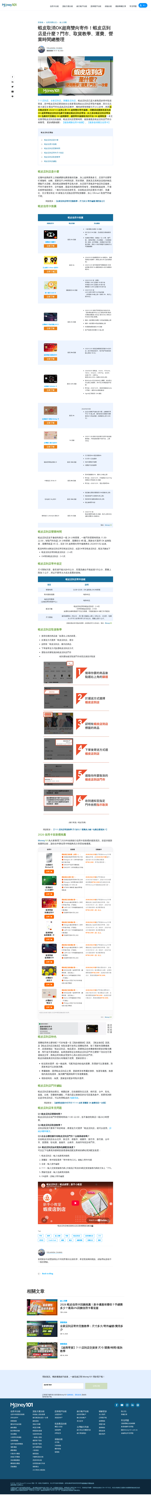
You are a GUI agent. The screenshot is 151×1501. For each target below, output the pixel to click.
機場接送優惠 (15, 1463)
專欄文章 (124, 1414)
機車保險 (58, 1449)
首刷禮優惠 (14, 1440)
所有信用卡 (14, 1417)
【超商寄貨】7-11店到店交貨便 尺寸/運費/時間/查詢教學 (91, 1349)
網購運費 (79, 1240)
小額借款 (36, 1450)
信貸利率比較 (37, 1434)
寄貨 (67, 1236)
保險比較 (108, 6)
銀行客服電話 (81, 1433)
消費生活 (90, 1240)
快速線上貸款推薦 (39, 1414)
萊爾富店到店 (69, 100)
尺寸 (99, 1236)
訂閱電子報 (103, 1417)
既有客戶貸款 (37, 1444)
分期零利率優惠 (16, 1437)
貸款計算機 (36, 1424)
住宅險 (57, 1442)
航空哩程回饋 (15, 1431)
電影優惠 (14, 1447)
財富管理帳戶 (81, 1414)
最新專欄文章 (120, 6)
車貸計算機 (36, 1427)
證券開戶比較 (96, 6)
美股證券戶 (58, 1417)
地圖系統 (73, 1097)
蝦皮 (70, 1240)
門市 (40, 1236)
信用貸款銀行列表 (39, 1463)
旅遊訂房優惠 (15, 1457)
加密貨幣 (58, 1430)
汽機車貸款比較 (38, 1457)
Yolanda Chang (54, 48)
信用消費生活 (51, 22)
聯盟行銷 (102, 1424)
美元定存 (80, 1421)
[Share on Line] (12, 96)
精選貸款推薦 (37, 1431)
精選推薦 (14, 1421)
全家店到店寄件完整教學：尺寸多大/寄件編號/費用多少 (91, 1327)
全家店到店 (56, 100)
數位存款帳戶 (81, 1417)
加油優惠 (14, 1434)
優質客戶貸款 (37, 1440)
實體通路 (63, 1322)
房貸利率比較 (37, 1460)
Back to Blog (47, 1273)
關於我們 (102, 1434)
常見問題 (133, 6)
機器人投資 (58, 1426)
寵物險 (57, 1452)
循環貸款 (36, 1453)
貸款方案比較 (67, 6)
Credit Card (52, 1240)
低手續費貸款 (37, 1447)
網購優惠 (14, 1450)
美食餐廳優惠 (15, 1460)
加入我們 (102, 1414)
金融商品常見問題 (127, 1433)
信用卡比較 (54, 6)
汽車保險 (58, 1445)
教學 (48, 1236)
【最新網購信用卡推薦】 (73, 122)
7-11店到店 (43, 100)
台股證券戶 (58, 1414)
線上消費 (63, 22)
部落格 (40, 22)
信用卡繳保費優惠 (17, 1444)
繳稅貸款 (36, 1421)
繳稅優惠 (14, 1427)
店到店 (41, 1240)
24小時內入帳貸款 (39, 1470)
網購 (62, 1240)
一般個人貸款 (37, 1437)
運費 (99, 1240)
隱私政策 (102, 1431)
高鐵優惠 (14, 1466)
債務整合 (36, 1466)
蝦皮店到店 (76, 1236)
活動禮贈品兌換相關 (128, 1423)
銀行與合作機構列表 (84, 1430)
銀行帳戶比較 (81, 6)
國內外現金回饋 (16, 1424)
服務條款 (102, 1427)
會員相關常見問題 (127, 1426)
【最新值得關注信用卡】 (98, 122)
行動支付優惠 (15, 1453)
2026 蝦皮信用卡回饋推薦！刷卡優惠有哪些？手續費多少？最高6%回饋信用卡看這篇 (91, 1306)
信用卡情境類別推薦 (17, 1414)
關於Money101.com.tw (129, 1430)
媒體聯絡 (102, 1421)
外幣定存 (58, 1433)
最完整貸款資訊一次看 (40, 1417)
